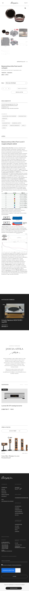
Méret (2, 83)
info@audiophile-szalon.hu (6, 550)
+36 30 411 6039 (4, 548)
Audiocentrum (18, 524)
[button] (3, 3)
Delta (16, 529)
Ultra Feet (4, 125)
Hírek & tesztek (5, 494)
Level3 (4, 127)
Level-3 (23, 125)
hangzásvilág (18, 509)
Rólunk (3, 489)
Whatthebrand (18, 511)
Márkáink (4, 118)
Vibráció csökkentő (14, 125)
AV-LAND (17, 526)
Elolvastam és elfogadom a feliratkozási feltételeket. (12, 565)
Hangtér (17, 531)
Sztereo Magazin (19, 513)
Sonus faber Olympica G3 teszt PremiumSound (10, 457)
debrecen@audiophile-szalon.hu (20, 547)
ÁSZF (2, 499)
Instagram (22, 497)
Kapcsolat (4, 496)
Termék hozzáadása (22, 88)
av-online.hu (18, 506)
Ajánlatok (3, 492)
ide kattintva (8, 269)
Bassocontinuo (22, 116)
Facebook (17, 497)
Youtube (26, 497)
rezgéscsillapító (16, 123)
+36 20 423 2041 (4, 547)
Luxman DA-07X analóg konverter (11, 405)
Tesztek (3, 453)
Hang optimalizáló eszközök (9, 116)
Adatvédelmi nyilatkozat (7, 501)
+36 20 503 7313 (18, 544)
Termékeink (4, 487)
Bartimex (17, 527)
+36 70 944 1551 (4, 544)
